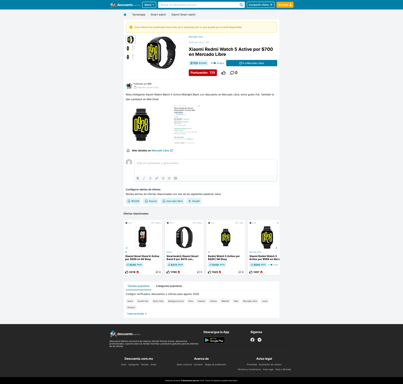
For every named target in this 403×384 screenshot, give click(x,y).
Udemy (213, 301)
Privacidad (252, 364)
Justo (264, 301)
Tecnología (138, 14)
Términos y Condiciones (249, 369)
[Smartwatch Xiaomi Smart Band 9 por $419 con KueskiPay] (184, 247)
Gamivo (201, 301)
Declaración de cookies (270, 364)
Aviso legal (268, 369)
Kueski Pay (143, 301)
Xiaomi (169, 252)
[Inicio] (125, 14)
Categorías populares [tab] (169, 285)
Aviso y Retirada (283, 369)
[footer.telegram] (259, 340)
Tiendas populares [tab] (138, 285)
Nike (236, 301)
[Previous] (127, 248)
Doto (190, 301)
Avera (130, 301)
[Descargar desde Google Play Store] (214, 340)
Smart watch (158, 14)
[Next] (276, 248)
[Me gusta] (224, 73)
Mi (126, 252)
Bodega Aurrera (176, 301)
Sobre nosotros (184, 364)
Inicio (123, 364)
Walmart (225, 301)
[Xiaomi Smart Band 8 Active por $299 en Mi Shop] (143, 247)
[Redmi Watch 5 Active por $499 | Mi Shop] (225, 247)
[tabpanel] (201, 303)
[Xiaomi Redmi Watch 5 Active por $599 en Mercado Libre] (267, 247)
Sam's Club (158, 301)
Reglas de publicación (215, 364)
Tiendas (144, 364)
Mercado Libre (196, 37)
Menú (148, 4)
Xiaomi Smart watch (183, 14)
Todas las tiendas (135, 313)
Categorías (133, 364)
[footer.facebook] (252, 340)
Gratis (153, 364)
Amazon (131, 307)
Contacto (198, 364)
